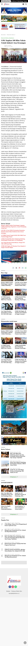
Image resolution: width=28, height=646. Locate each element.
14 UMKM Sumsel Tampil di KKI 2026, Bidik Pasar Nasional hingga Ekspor (13, 236)
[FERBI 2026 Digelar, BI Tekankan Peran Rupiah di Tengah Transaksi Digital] (21, 306)
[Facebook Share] (13, 268)
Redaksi (8, 591)
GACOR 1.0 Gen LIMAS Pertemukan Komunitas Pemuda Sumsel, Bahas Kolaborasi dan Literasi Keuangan (13, 232)
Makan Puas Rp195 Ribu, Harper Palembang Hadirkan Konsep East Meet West (6, 508)
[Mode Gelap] (23, 4)
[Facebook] (10, 587)
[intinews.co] (6, 4)
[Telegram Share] (22, 268)
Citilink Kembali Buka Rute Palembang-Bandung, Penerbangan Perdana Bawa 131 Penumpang (13, 239)
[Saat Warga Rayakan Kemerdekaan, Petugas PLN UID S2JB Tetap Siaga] (7, 306)
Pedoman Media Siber (16, 591)
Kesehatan (11, 38)
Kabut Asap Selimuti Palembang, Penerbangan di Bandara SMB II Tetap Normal (18, 464)
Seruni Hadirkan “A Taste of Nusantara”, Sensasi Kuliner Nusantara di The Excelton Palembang (20, 508)
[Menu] (2, 4)
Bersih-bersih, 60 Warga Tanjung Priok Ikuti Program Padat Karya (15, 544)
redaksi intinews (7, 45)
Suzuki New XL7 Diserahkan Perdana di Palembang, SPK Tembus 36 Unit (17, 471)
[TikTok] (18, 587)
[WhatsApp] (15, 587)
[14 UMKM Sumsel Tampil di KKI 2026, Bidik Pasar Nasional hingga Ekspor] (7, 292)
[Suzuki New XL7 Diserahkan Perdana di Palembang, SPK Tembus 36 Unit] (5, 471)
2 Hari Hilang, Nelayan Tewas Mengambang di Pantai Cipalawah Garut (16, 525)
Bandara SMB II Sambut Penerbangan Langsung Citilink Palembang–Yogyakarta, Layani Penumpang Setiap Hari (13, 227)
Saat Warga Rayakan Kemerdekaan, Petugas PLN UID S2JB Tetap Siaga (13, 243)
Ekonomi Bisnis (4, 38)
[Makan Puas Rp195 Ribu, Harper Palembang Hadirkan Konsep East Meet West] (7, 501)
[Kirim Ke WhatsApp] (25, 268)
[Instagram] (13, 587)
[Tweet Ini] (16, 268)
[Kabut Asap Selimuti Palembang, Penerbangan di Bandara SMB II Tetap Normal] (5, 463)
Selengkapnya (13, 476)
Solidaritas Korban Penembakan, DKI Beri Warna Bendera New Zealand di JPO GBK (15, 550)
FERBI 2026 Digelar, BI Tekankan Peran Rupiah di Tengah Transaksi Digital (13, 247)
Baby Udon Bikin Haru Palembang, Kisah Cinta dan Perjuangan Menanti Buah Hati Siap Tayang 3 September (17, 455)
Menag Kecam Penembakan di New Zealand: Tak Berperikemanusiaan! (15, 531)
